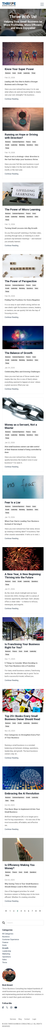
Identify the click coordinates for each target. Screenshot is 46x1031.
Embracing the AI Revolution (22, 793)
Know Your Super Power (19, 69)
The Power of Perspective (21, 281)
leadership (27, 73)
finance (28, 141)
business (7, 73)
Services (13, 1019)
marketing (22, 145)
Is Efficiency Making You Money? (19, 866)
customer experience (18, 141)
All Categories (7, 934)
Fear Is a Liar (13, 502)
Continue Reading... (12, 99)
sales (36, 145)
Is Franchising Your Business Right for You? (22, 646)
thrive (33, 73)
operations (30, 145)
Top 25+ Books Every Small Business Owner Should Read (22, 717)
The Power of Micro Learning (22, 209)
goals (14, 73)
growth (20, 73)
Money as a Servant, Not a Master (21, 426)
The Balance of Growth (18, 353)
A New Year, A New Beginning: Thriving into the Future (23, 576)
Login (34, 1019)
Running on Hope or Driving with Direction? (21, 136)
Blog (20, 1019)
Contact (27, 1019)
